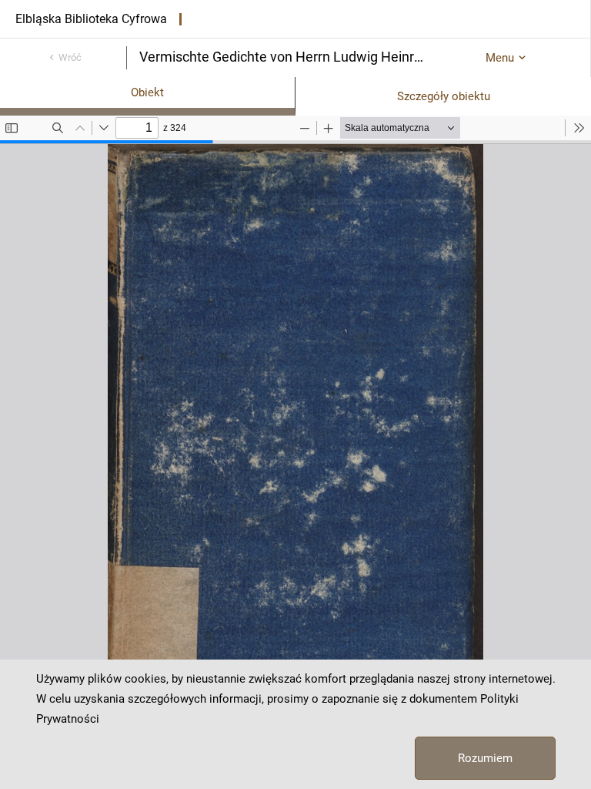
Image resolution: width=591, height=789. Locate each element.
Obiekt (147, 92)
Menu (500, 58)
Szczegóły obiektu (443, 96)
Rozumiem (485, 758)
